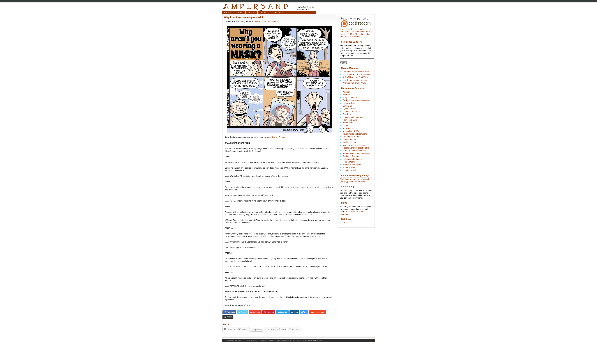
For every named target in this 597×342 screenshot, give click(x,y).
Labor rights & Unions (352, 136)
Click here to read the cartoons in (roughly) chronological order (355, 180)
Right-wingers (349, 162)
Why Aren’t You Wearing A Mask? (243, 17)
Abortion (346, 95)
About (252, 13)
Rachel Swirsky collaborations (356, 153)
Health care (348, 123)
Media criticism (349, 142)
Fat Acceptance (350, 120)
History (346, 125)
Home (228, 13)
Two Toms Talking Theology (355, 80)
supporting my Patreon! (276, 137)
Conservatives (349, 103)
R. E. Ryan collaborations (354, 150)
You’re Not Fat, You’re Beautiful (357, 74)
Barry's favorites (350, 97)
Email (240, 13)
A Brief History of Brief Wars (355, 77)
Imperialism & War (351, 131)
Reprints (277, 13)
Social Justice (349, 167)
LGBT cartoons (349, 139)
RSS (345, 223)
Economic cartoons (351, 111)
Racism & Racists (351, 156)
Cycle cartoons (349, 109)
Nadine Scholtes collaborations (356, 148)
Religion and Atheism (352, 159)
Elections (347, 114)
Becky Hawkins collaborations (356, 100)
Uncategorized (349, 170)
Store (263, 13)
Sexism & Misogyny (352, 164)
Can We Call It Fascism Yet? (356, 72)
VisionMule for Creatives (313, 340)
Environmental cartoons (353, 117)
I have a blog (346, 190)
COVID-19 (258, 22)
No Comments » (271, 22)
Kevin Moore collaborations (355, 134)
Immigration (348, 128)
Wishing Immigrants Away (354, 83)
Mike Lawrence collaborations (356, 145)
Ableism (346, 92)
